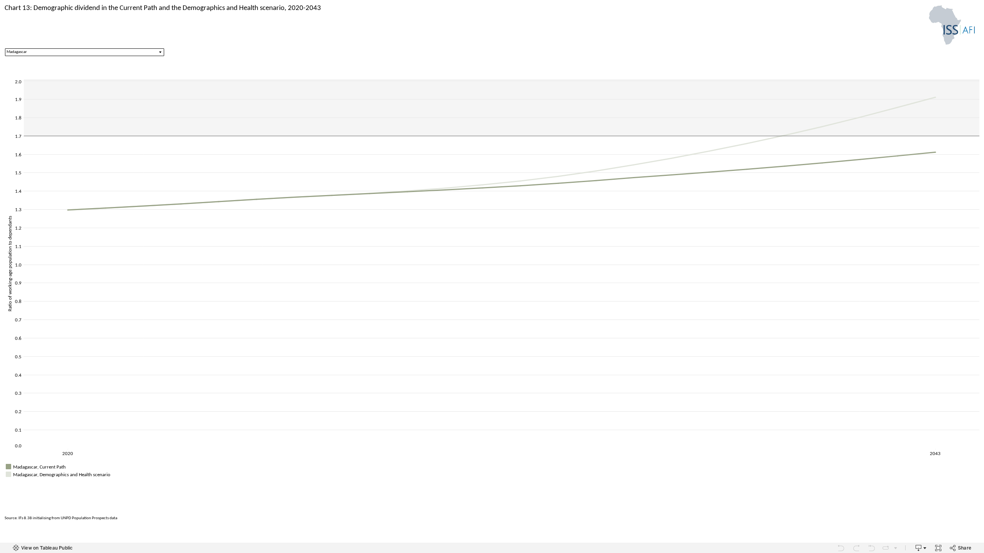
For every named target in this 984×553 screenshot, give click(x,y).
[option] (492, 466)
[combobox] (84, 52)
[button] (976, 466)
